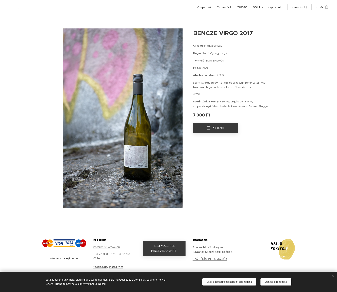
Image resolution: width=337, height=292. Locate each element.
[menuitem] (205, 7)
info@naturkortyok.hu (106, 247)
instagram (116, 267)
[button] (299, 7)
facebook (100, 267)
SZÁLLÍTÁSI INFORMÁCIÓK (210, 259)
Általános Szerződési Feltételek (213, 252)
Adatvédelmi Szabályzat (208, 247)
